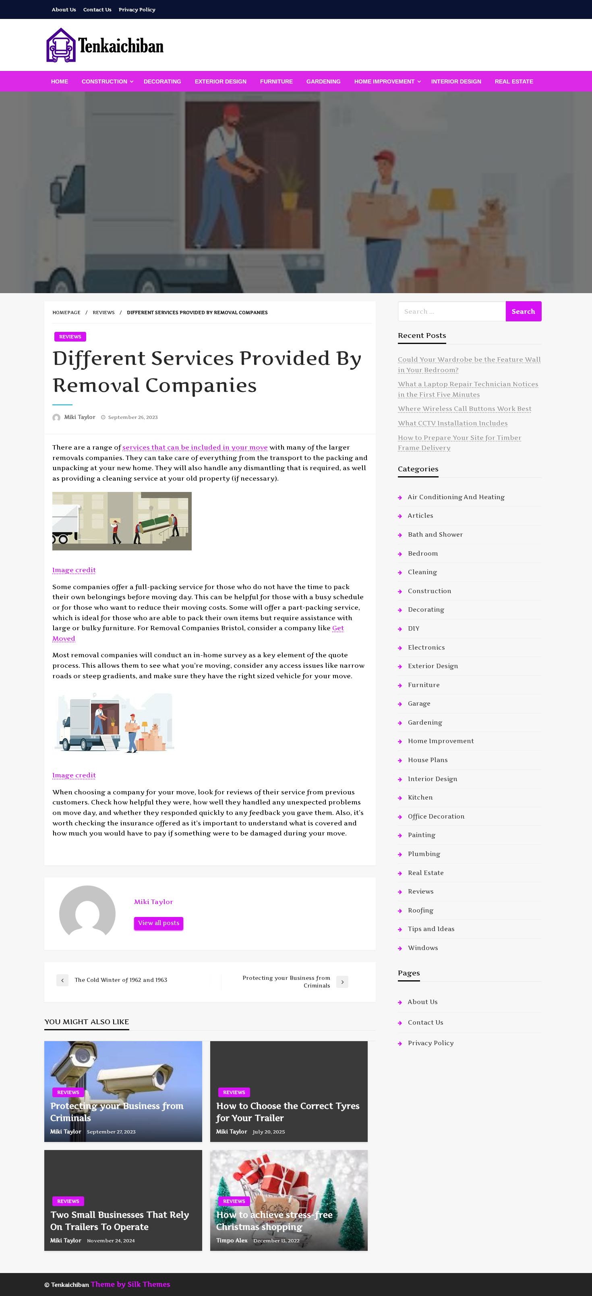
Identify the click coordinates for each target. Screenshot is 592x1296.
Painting (421, 835)
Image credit (74, 570)
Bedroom (423, 553)
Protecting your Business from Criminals (117, 1112)
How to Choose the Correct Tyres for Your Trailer (288, 1112)
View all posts (158, 923)
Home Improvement (384, 81)
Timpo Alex (232, 1240)
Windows (423, 948)
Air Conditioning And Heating (456, 497)
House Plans (428, 760)
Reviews (104, 312)
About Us (64, 9)
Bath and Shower (435, 534)
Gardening (323, 81)
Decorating (162, 81)
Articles (420, 515)
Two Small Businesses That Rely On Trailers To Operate (119, 1220)
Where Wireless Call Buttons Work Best (465, 408)
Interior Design (456, 81)
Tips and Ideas (431, 929)
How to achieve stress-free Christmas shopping (274, 1220)
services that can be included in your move (195, 447)
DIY (413, 628)
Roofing (420, 910)
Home (59, 81)
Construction (104, 81)
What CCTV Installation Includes (453, 423)
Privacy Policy (137, 9)
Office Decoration (436, 816)
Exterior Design (220, 81)
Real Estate (514, 81)
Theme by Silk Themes (130, 1284)
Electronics (426, 647)
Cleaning (422, 572)
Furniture (276, 81)
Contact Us (97, 9)
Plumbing (424, 854)
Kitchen (420, 797)
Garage (419, 703)
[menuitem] (59, 81)
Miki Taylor (80, 417)
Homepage (66, 312)
